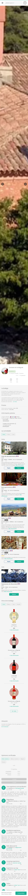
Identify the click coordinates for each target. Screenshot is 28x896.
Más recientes (5, 759)
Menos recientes (15, 759)
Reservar (19, 468)
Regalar (8, 468)
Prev (2, 183)
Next (25, 183)
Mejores (23, 759)
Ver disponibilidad (21, 893)
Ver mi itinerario (4, 726)
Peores (3, 762)
